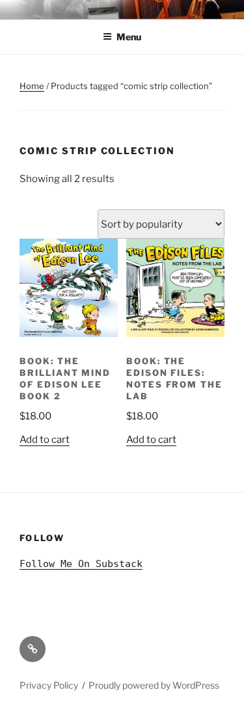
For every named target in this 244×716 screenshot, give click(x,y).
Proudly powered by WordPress (153, 685)
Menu (128, 36)
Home (32, 86)
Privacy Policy (49, 685)
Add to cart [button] (45, 439)
